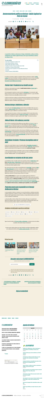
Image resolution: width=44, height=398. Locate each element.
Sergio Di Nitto (26, 271)
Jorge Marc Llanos (10, 162)
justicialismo (17, 270)
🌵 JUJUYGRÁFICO (28, 345)
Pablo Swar (16, 271)
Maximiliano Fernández (30, 270)
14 (35, 334)
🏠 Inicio (26, 2)
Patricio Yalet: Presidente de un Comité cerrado (12, 61)
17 (24, 336)
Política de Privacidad (17, 395)
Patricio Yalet (22, 271)
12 (29, 334)
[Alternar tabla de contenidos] (37, 60)
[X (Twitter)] (17, 21)
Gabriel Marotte (21, 269)
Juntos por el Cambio (13, 270)
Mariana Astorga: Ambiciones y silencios (11, 63)
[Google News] (13, 21)
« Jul (24, 341)
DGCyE (14, 269)
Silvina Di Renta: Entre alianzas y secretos (11, 64)
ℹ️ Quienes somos (36, 2)
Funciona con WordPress (26, 395)
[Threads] (29, 21)
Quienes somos (4, 318)
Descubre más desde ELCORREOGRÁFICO (11, 71)
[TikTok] (27, 21)
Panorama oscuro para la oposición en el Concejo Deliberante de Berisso (16, 68)
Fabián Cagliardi (17, 269)
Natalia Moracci (13, 271)
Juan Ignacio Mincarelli (20, 134)
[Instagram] (23, 21)
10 (24, 334)
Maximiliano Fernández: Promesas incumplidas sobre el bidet (14, 65)
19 (29, 336)
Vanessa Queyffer (15, 272)
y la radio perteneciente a (30, 181)
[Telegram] (19, 21)
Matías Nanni (18, 162)
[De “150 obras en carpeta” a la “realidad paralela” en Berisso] (10, 245)
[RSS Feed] (33, 21)
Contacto (16, 318)
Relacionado (7, 69)
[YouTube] (25, 21)
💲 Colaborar (28, 4)
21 (35, 336)
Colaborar (9, 318)
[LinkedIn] (21, 21)
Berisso (12, 269)
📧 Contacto (37, 4)
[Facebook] (15, 21)
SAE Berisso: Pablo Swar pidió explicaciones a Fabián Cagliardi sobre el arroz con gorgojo (33, 250)
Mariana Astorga (21, 270)
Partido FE (32, 123)
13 (32, 334)
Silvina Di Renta (30, 271)
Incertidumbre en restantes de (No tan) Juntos (12, 67)
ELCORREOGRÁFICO (9, 395)
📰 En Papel (32, 4)
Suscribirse (31, 264)
